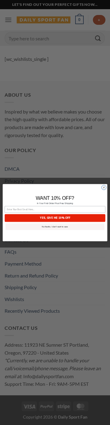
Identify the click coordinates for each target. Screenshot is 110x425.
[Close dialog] (103, 187)
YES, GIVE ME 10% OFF (55, 218)
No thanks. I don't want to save (55, 227)
